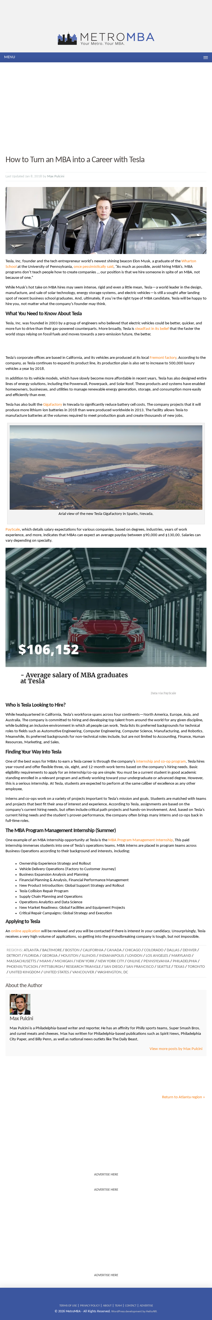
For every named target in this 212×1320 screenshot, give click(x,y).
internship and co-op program (161, 762)
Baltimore (52, 950)
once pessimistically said (93, 267)
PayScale (13, 530)
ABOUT (107, 1305)
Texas (179, 967)
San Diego (113, 967)
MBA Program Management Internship (140, 840)
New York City (111, 961)
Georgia (50, 956)
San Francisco (140, 967)
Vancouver (83, 972)
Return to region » (183, 1097)
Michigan (64, 961)
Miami (45, 961)
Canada (114, 950)
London (134, 956)
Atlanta (31, 950)
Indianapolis (111, 956)
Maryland (181, 956)
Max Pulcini (55, 176)
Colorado (153, 950)
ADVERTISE (146, 1305)
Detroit (14, 956)
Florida (31, 956)
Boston (72, 950)
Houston (69, 956)
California (93, 950)
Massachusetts (21, 961)
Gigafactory (52, 405)
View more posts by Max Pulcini (176, 1049)
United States (56, 972)
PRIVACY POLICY (90, 1305)
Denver (190, 950)
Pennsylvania (156, 961)
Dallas (173, 950)
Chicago (133, 950)
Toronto (196, 967)
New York (85, 961)
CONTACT (130, 1305)
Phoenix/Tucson (22, 967)
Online (133, 961)
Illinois (89, 956)
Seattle (164, 967)
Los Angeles (157, 956)
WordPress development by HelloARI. (134, 1311)
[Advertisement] (106, 109)
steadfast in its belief (152, 329)
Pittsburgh (52, 967)
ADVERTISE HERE (106, 1174)
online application (25, 931)
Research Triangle (83, 967)
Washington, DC (112, 972)
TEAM (118, 1305)
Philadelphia (185, 961)
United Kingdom (24, 972)
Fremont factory (163, 358)
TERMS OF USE (68, 1305)
